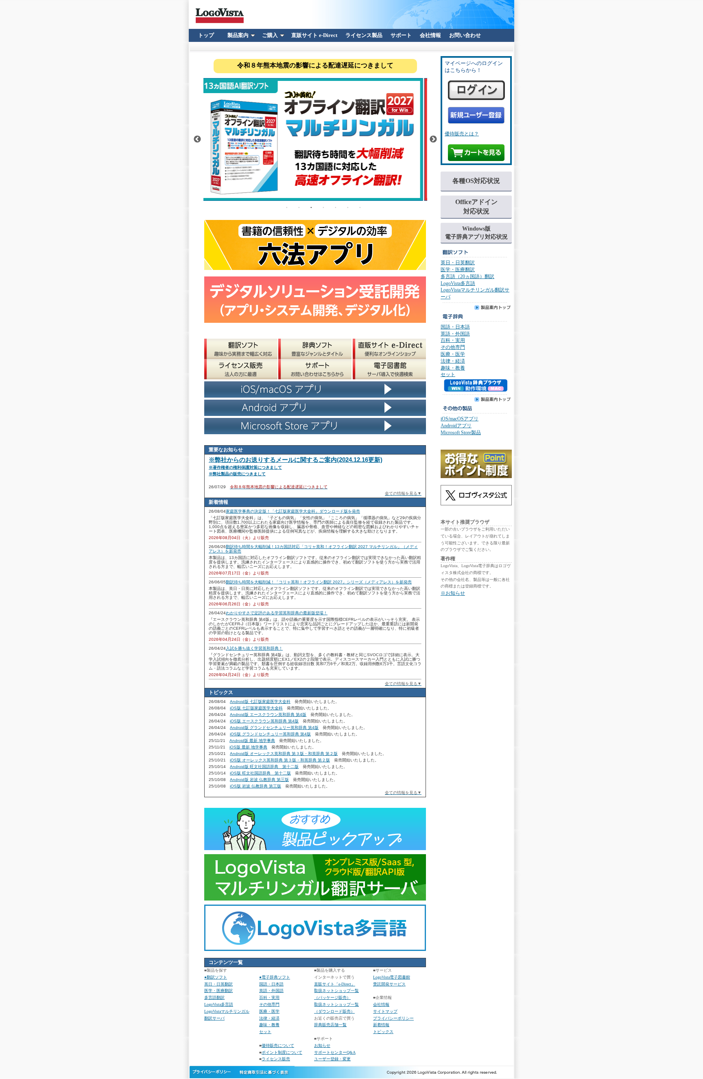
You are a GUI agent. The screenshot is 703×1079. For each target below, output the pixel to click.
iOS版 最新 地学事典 (248, 747)
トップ (206, 35)
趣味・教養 (269, 1024)
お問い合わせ (465, 35)
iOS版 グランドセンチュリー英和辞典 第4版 (270, 734)
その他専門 (269, 1004)
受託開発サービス (389, 984)
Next (433, 139)
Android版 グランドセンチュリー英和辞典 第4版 (274, 727)
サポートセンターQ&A (335, 1052)
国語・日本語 (271, 984)
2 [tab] (299, 207)
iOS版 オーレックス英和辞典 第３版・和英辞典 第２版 (280, 760)
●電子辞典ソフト (274, 977)
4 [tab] (323, 207)
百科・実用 (269, 997)
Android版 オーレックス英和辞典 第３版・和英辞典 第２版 (284, 753)
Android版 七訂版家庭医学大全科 (260, 701)
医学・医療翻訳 (218, 990)
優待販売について (278, 1045)
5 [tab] (336, 207)
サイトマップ (385, 1011)
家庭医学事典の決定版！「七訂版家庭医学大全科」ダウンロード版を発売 (293, 511)
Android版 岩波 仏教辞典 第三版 (259, 779)
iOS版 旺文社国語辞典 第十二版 (260, 773)
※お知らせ (453, 593)
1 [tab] (287, 207)
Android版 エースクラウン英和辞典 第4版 (268, 714)
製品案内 (238, 35)
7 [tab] (360, 207)
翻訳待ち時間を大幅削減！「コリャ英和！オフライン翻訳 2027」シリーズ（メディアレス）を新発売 (319, 582)
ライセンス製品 (363, 35)
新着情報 (381, 1024)
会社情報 (430, 35)
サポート (401, 35)
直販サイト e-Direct (314, 35)
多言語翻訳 (214, 997)
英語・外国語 (271, 990)
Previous (197, 139)
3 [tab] (311, 207)
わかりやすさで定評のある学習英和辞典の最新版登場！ (276, 613)
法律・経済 (269, 1018)
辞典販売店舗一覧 (330, 1024)
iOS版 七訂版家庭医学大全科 (256, 708)
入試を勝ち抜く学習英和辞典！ (254, 648)
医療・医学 (269, 1011)
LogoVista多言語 (218, 1004)
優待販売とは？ (462, 134)
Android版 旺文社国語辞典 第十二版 (264, 766)
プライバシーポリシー (393, 1018)
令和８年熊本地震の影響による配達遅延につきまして (315, 65)
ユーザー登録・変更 (332, 1059)
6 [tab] (348, 207)
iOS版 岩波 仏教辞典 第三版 (255, 786)
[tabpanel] (315, 139)
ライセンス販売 (276, 1059)
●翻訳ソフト (215, 977)
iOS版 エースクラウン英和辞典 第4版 (264, 721)
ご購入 (270, 35)
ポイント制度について (282, 1052)
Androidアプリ (456, 426)
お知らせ (322, 1045)
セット (265, 1031)
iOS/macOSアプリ (459, 419)
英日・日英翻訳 (218, 984)
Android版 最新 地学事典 (252, 740)
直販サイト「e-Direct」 (334, 984)
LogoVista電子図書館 (391, 977)
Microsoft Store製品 (461, 432)
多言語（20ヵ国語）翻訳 (467, 276)
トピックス (383, 1031)
